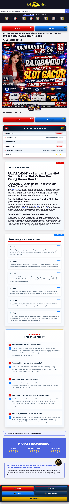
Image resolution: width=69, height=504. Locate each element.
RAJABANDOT (16, 189)
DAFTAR (51, 28)
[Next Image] (65, 75)
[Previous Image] (3, 75)
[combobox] (32, 11)
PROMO (19, 488)
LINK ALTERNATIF (52, 493)
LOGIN (17, 28)
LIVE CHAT (36, 499)
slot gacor (37, 206)
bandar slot (24, 207)
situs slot (45, 207)
